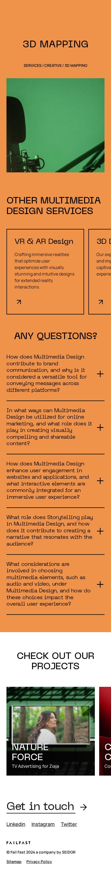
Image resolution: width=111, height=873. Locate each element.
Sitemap (14, 861)
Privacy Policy (39, 861)
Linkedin (15, 824)
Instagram (43, 824)
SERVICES (32, 65)
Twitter (69, 824)
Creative (53, 65)
